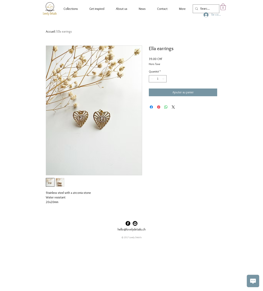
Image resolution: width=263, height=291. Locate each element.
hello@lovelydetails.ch (132, 229)
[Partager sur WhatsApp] (166, 107)
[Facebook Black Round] (128, 223)
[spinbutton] (157, 78)
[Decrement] (151, 78)
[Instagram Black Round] (135, 223)
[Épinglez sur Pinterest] (158, 107)
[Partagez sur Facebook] (151, 107)
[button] (223, 6)
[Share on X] (173, 107)
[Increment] (163, 78)
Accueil (50, 31)
